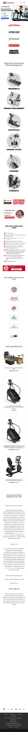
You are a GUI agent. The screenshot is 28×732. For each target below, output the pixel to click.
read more (6, 615)
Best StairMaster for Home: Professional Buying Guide (14, 643)
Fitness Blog (13, 714)
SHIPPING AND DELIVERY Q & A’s (13, 723)
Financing (11, 727)
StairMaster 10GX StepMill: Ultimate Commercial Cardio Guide (13, 684)
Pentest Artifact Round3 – (10, 609)
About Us (6, 714)
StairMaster (8, 257)
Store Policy (13, 716)
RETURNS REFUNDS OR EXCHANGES (13, 725)
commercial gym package (10, 568)
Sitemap (16, 727)
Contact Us (19, 714)
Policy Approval (13, 721)
